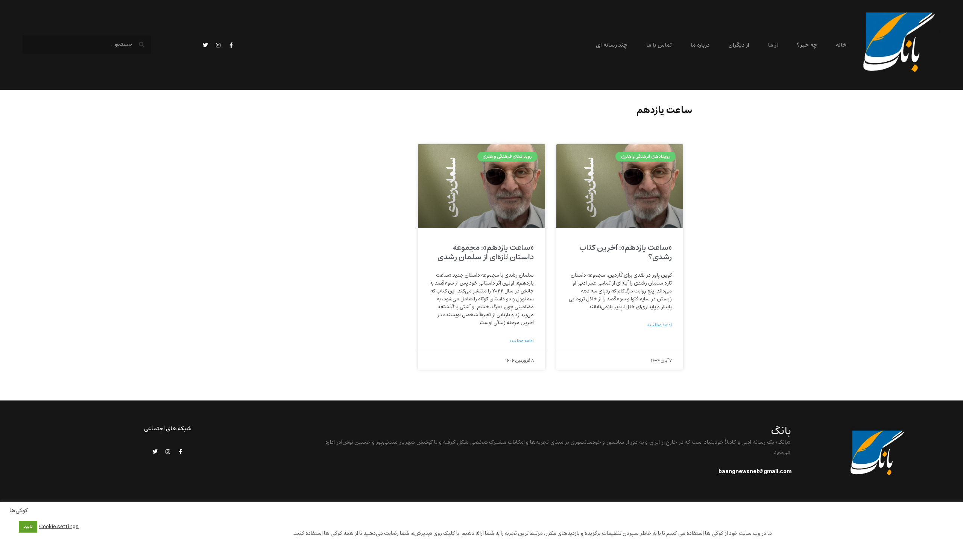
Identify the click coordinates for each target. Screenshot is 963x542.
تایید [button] (28, 526)
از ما (773, 45)
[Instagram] (218, 45)
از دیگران (738, 45)
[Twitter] (205, 45)
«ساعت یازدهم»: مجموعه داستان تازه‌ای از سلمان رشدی (484, 252)
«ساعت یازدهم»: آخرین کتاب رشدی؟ (625, 252)
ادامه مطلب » (659, 325)
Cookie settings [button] (59, 526)
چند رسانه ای (611, 45)
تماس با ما (659, 45)
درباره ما (700, 45)
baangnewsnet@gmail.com (754, 471)
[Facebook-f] (231, 45)
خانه (841, 45)
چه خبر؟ (807, 45)
